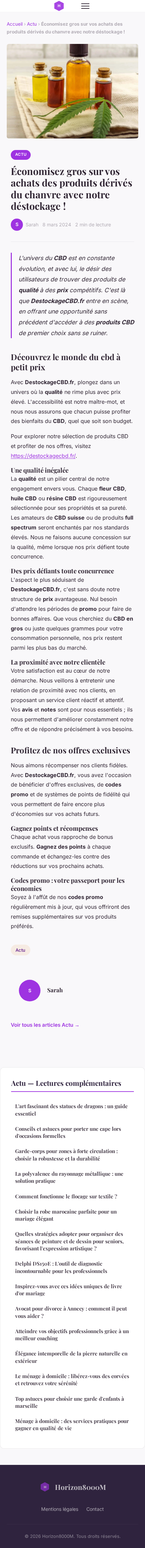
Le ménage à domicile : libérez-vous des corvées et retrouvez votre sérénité (72, 1380)
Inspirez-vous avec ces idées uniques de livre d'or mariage (68, 1290)
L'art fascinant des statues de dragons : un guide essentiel (71, 1110)
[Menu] (85, 6)
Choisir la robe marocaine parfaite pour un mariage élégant (66, 1215)
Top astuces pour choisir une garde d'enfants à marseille (69, 1402)
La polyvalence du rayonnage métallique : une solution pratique (69, 1177)
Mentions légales (59, 1509)
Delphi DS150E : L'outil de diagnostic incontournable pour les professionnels (61, 1267)
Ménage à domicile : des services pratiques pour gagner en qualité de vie (72, 1424)
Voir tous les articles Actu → (45, 1025)
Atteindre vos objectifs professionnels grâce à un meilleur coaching (72, 1335)
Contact (95, 1509)
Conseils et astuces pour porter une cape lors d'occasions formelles (68, 1132)
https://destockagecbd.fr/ (43, 455)
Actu (32, 24)
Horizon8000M (80, 1487)
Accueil (15, 24)
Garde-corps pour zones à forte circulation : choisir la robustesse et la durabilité (66, 1155)
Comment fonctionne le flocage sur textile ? (66, 1196)
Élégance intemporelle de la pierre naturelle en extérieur (71, 1357)
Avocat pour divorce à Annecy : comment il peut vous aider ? (71, 1312)
